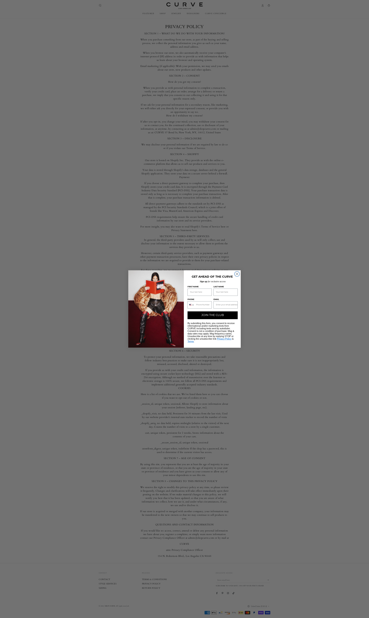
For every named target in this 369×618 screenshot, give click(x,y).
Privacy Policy (224, 339)
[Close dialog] (237, 273)
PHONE (191, 299)
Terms (191, 341)
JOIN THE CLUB (212, 315)
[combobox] (191, 304)
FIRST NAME (193, 287)
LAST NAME (218, 287)
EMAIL (216, 299)
